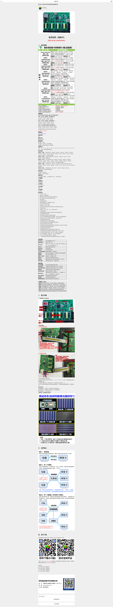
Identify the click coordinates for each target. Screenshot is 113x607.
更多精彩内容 (56, 599)
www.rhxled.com (48, 562)
